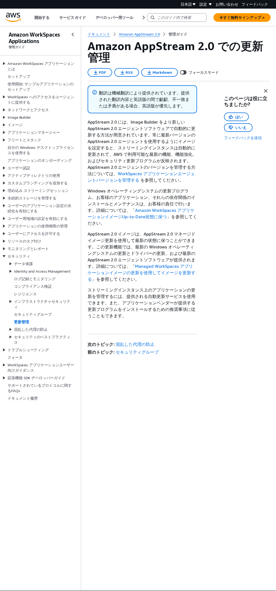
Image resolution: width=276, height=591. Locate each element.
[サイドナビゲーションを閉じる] (73, 34)
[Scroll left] (30, 17)
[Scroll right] (143, 17)
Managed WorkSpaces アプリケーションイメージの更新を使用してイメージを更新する (141, 272)
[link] (177, 34)
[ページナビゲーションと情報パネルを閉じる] (266, 91)
